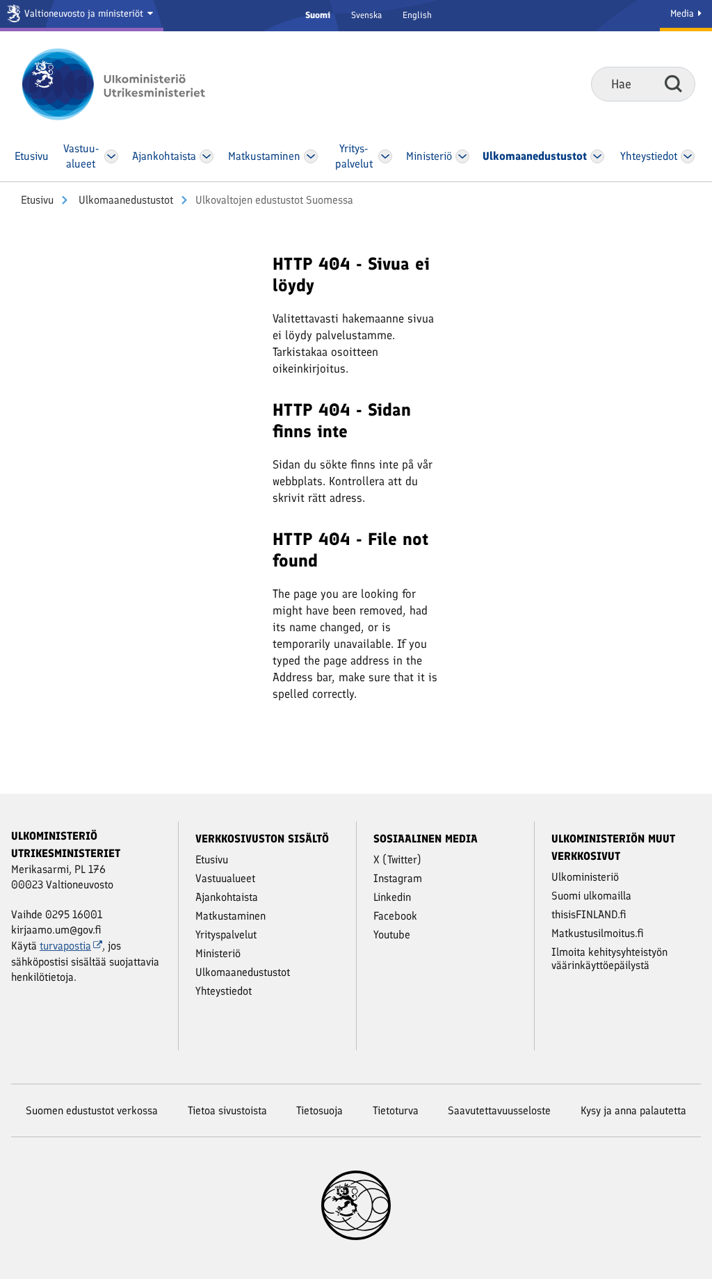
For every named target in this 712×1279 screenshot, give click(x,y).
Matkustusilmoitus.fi (597, 933)
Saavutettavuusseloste (499, 1110)
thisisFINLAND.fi (588, 914)
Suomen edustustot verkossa (92, 1110)
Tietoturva (396, 1110)
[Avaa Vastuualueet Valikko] (111, 156)
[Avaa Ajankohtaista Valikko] (207, 156)
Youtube (391, 934)
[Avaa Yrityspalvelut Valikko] (384, 156)
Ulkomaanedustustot (124, 199)
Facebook (395, 915)
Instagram (397, 878)
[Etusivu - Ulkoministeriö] (134, 84)
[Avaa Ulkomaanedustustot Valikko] (597, 156)
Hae (673, 83)
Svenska (366, 15)
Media (683, 13)
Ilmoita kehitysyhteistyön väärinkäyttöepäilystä (609, 958)
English (417, 15)
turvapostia (65, 945)
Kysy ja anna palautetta (633, 1110)
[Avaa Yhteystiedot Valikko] (688, 156)
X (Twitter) (397, 859)
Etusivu (37, 199)
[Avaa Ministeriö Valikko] (462, 156)
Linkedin (392, 897)
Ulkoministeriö (585, 876)
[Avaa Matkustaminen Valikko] (310, 156)
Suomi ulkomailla (591, 895)
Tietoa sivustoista (227, 1110)
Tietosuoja (319, 1110)
